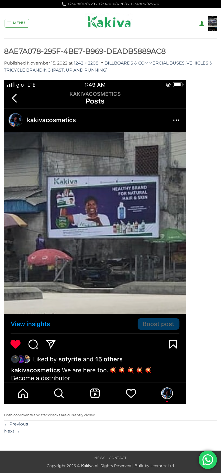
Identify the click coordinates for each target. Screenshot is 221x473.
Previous (16, 424)
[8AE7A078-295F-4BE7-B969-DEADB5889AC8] (95, 241)
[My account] (202, 23)
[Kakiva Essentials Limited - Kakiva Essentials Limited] (110, 23)
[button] (17, 23)
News (99, 458)
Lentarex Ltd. (162, 465)
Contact (117, 458)
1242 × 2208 (86, 63)
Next (12, 431)
